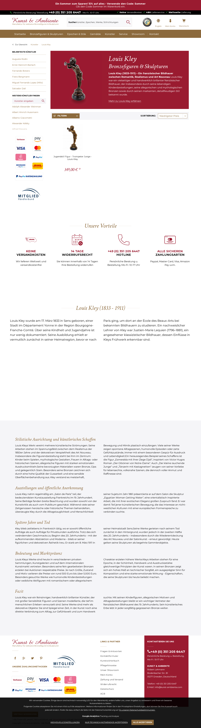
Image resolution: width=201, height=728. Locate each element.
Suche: (72, 22)
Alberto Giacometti (22, 117)
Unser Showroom (109, 670)
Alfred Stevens (19, 129)
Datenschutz (107, 689)
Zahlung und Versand (111, 679)
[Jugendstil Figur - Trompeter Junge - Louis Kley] (72, 137)
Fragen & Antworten (111, 651)
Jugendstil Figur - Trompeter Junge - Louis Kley (73, 157)
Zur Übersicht (21, 44)
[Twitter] (32, 658)
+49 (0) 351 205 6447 (65, 12)
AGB (102, 693)
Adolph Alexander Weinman (26, 106)
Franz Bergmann (21, 76)
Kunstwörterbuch (109, 660)
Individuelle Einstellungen (65, 722)
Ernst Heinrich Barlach (23, 65)
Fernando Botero (21, 71)
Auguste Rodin (20, 59)
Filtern (62, 115)
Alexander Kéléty (20, 123)
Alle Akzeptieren (142, 722)
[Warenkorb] (184, 21)
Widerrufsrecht (108, 684)
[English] (158, 21)
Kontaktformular (109, 656)
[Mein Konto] (170, 21)
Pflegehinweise (108, 665)
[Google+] (24, 658)
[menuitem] (99, 22)
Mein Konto (106, 675)
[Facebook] (15, 658)
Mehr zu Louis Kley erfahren (125, 101)
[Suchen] (128, 22)
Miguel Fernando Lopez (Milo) (27, 82)
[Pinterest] (41, 658)
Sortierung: (148, 115)
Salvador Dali (19, 88)
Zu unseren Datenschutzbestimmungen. (137, 710)
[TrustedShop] (147, 22)
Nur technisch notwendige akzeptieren (106, 722)
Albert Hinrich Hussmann (25, 112)
